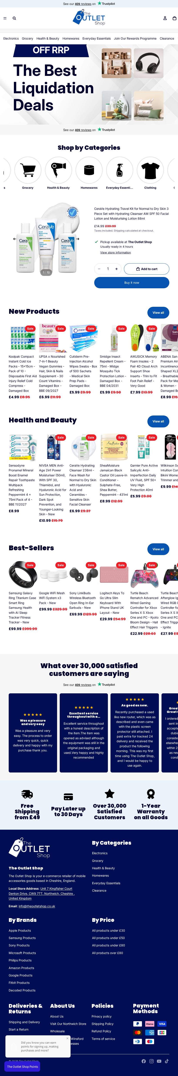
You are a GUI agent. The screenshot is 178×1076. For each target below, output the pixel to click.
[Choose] (31, 582)
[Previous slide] (13, 239)
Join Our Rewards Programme (135, 38)
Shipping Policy (103, 1024)
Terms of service (103, 1039)
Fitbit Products (19, 983)
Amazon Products (21, 968)
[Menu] (5, 18)
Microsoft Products (22, 953)
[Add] (31, 346)
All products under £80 (108, 945)
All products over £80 (107, 953)
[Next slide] (79, 239)
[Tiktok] (166, 1061)
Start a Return (18, 1029)
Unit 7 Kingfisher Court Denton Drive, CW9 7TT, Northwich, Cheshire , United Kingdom (42, 893)
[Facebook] (143, 1061)
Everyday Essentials (96, 38)
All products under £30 (108, 930)
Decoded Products (22, 990)
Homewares (71, 38)
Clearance (167, 38)
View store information (115, 252)
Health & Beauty (47, 38)
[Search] (14, 18)
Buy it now (131, 282)
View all (158, 312)
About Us (56, 1016)
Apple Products (20, 930)
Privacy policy (102, 1016)
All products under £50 (108, 938)
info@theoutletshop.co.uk (37, 906)
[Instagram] (151, 1061)
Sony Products (19, 945)
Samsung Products (22, 938)
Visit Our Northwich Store (68, 1024)
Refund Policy (101, 1031)
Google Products (20, 975)
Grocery (27, 38)
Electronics (11, 38)
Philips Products (20, 960)
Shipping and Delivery (24, 1022)
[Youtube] (159, 1061)
